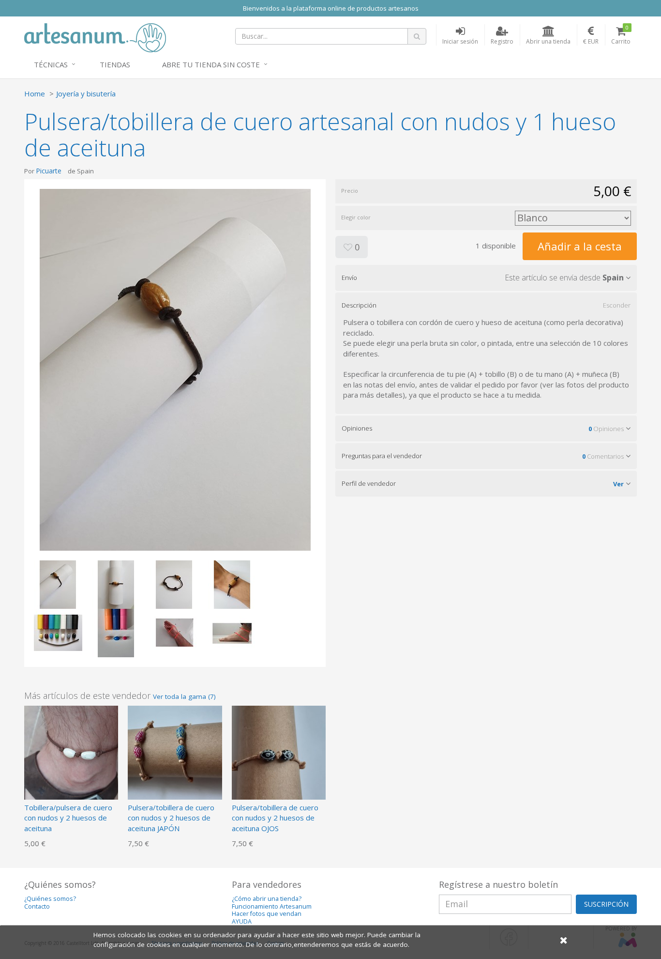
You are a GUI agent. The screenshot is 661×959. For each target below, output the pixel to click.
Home (34, 93)
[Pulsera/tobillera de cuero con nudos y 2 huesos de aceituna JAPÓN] (175, 752)
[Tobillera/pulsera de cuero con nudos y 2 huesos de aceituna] (71, 752)
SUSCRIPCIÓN (606, 904)
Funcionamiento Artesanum (272, 906)
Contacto (37, 906)
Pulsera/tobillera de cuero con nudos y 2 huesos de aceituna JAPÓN (171, 818)
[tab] (486, 277)
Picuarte (48, 170)
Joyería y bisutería (86, 93)
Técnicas (51, 64)
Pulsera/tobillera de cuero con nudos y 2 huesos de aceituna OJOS (275, 818)
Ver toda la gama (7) (184, 696)
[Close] (564, 939)
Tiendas (115, 64)
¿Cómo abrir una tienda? (266, 899)
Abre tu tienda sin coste (211, 64)
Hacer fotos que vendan (266, 914)
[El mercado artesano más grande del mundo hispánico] (95, 37)
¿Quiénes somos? (50, 899)
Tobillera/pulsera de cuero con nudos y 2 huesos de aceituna (68, 818)
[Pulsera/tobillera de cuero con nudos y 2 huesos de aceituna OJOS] (279, 752)
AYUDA (242, 921)
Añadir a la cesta (580, 246)
